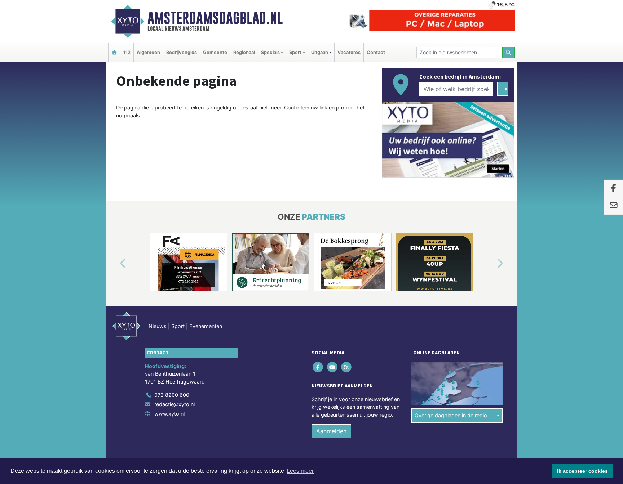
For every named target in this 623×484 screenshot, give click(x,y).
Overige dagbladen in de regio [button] (451, 415)
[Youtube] (333, 367)
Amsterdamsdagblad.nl (215, 18)
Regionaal (244, 52)
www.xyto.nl (169, 414)
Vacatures (349, 52)
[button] (114, 263)
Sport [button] (295, 52)
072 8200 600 (171, 395)
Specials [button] (270, 52)
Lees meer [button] (300, 471)
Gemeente (215, 52)
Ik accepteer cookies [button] (582, 471)
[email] (613, 206)
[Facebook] (319, 367)
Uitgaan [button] (319, 52)
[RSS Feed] (347, 367)
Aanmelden (331, 431)
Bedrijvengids (181, 52)
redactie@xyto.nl (174, 404)
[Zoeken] (508, 52)
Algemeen (148, 52)
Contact (376, 52)
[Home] (114, 52)
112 (127, 52)
